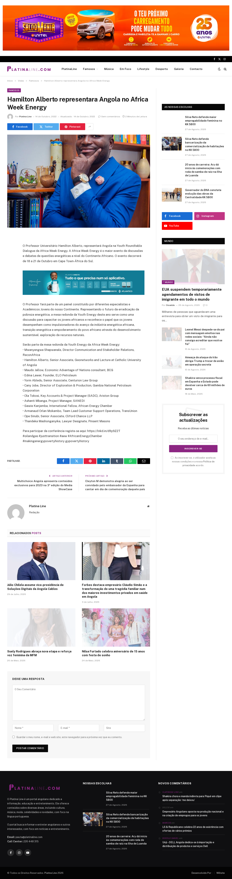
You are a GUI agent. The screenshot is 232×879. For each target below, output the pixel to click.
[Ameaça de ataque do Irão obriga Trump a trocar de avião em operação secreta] (172, 362)
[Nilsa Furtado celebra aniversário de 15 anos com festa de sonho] (116, 627)
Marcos (166, 823)
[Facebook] (10, 245)
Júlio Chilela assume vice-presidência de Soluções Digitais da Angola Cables (35, 587)
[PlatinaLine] (28, 69)
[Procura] (225, 69)
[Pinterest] (10, 273)
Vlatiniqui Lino (170, 792)
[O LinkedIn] (10, 264)
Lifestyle (143, 68)
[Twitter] (10, 254)
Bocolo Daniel (170, 838)
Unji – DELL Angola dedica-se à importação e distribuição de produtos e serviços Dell (188, 844)
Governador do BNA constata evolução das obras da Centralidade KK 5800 (203, 194)
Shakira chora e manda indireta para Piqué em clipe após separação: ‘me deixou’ (191, 798)
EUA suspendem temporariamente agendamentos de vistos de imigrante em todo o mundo (192, 294)
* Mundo (168, 282)
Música (109, 68)
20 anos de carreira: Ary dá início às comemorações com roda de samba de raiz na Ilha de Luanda (203, 170)
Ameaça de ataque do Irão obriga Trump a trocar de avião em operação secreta (204, 361)
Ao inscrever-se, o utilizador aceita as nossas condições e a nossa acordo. (194, 461)
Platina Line (25, 116)
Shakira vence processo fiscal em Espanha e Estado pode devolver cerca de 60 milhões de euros (205, 383)
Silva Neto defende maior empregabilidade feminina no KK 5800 (203, 121)
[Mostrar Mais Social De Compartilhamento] (89, 126)
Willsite (220, 873)
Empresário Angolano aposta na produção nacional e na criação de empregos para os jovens (193, 813)
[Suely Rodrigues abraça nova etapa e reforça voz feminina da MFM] (41, 627)
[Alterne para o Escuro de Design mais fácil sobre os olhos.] (219, 69)
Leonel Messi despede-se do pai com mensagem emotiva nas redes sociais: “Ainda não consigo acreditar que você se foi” (205, 336)
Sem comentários (110, 116)
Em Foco (125, 68)
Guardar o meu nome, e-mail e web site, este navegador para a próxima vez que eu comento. (69, 737)
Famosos (89, 68)
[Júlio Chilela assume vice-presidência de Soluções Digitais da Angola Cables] (41, 561)
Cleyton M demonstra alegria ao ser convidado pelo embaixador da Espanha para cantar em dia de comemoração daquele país (115, 485)
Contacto (196, 68)
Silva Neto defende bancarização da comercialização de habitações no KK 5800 (204, 144)
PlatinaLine (69, 68)
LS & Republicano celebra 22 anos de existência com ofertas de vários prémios (192, 829)
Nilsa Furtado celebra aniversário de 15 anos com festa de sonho (113, 653)
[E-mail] (10, 282)
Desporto (162, 68)
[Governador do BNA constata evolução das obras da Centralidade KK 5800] (172, 195)
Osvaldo (170, 305)
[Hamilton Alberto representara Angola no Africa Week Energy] (78, 181)
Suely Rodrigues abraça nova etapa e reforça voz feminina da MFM (39, 653)
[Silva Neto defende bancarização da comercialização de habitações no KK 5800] (172, 144)
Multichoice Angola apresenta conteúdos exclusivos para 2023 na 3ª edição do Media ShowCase (43, 485)
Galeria (179, 68)
